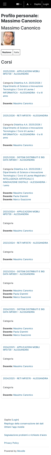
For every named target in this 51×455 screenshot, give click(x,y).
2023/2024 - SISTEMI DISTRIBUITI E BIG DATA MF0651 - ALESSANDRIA (24, 272)
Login (46, 4)
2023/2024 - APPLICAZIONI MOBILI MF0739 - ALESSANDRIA (21, 212)
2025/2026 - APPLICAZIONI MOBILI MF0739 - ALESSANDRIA (21, 72)
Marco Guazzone (22, 199)
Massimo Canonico (23, 103)
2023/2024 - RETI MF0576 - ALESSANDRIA (25, 242)
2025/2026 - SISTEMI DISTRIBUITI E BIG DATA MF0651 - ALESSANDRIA (24, 158)
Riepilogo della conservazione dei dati (24, 423)
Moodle (21, 451)
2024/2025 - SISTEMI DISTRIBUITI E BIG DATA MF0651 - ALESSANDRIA (24, 310)
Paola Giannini (20, 196)
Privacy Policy (11, 442)
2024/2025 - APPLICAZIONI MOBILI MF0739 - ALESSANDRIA (21, 348)
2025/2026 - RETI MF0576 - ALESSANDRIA (25, 115)
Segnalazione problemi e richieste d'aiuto (25, 435)
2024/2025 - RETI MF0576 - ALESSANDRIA (25, 378)
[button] (19, 4)
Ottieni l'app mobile (14, 427)
